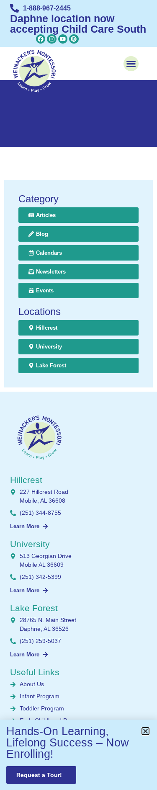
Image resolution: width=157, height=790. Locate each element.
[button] (131, 63)
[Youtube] (62, 39)
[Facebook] (40, 39)
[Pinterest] (73, 39)
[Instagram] (51, 39)
